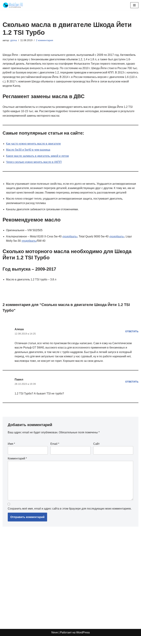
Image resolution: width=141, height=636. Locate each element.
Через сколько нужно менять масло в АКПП (34, 162)
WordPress (83, 632)
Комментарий (17, 458)
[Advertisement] (52, 576)
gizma (13, 40)
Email (54, 443)
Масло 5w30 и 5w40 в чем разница (28, 149)
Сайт (96, 443)
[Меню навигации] (134, 5)
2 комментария (44, 40)
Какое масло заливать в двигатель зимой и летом (37, 155)
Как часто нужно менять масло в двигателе (33, 143)
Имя (11, 443)
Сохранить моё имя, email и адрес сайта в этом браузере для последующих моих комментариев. (70, 508)
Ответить (131, 331)
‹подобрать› (69, 236)
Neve (54, 632)
